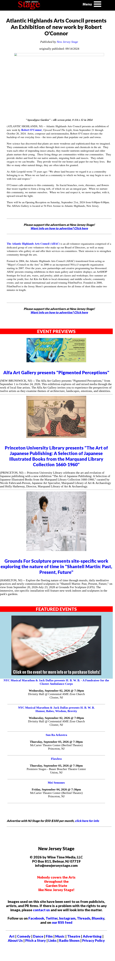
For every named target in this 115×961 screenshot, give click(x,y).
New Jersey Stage (67, 41)
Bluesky (98, 918)
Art (12, 936)
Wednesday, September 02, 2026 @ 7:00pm (56, 717)
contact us (41, 910)
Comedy (24, 936)
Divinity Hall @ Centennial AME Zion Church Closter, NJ (56, 695)
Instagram (67, 918)
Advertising (92, 936)
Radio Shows (69, 940)
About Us (15, 940)
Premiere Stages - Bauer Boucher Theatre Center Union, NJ (56, 770)
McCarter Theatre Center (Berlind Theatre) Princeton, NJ (56, 746)
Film (49, 936)
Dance (38, 936)
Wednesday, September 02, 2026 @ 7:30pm (56, 690)
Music (60, 936)
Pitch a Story (35, 940)
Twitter (52, 918)
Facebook (36, 918)
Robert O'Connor (31, 130)
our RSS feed (62, 922)
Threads (83, 918)
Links (52, 940)
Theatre (73, 936)
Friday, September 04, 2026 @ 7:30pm (56, 789)
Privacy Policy (93, 940)
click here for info (87, 821)
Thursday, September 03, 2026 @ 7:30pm (56, 741)
